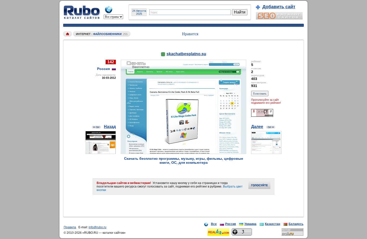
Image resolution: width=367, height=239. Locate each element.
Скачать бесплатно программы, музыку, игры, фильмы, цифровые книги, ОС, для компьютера (183, 160)
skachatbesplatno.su (186, 54)
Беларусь (296, 224)
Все (214, 224)
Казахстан (272, 224)
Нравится (190, 34)
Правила (70, 227)
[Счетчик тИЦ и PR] (262, 115)
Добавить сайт (278, 6)
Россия (230, 224)
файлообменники (107, 34)
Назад (110, 126)
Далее (257, 126)
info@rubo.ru (97, 227)
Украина (250, 224)
